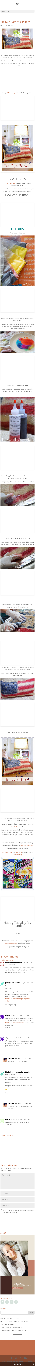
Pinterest (19, 852)
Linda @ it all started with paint (17, 1072)
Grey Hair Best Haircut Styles (9, 1318)
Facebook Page (17, 854)
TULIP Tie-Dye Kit (12, 93)
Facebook (5, 852)
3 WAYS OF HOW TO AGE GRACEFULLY (12, 1327)
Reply (31, 976)
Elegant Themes (17, 1361)
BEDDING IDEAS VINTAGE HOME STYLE (13, 1330)
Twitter (11, 852)
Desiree (11, 1058)
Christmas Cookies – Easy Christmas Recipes (14, 1321)
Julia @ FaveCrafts (12, 983)
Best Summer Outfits (7, 1324)
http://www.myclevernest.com (14, 1023)
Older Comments (6, 960)
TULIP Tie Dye (16, 826)
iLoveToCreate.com (26, 845)
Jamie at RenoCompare (14, 962)
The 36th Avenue (7, 25)
